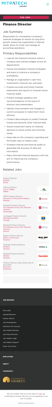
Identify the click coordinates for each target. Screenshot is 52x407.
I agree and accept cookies (26, 403)
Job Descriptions (9, 322)
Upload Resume (9, 314)
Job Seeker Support (11, 342)
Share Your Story (9, 346)
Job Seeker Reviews (11, 330)
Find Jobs (7, 310)
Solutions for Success (11, 326)
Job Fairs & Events (10, 334)
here (40, 394)
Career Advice (8, 318)
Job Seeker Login (10, 338)
